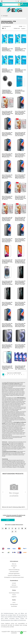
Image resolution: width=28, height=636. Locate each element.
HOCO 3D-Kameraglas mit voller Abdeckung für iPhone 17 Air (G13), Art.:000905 (7, 70)
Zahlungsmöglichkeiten (14, 573)
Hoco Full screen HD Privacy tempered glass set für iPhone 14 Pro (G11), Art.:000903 (20, 240)
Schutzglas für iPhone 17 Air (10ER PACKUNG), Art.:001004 (20, 92)
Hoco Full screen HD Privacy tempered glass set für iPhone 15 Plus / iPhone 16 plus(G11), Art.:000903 (20, 176)
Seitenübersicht (14, 587)
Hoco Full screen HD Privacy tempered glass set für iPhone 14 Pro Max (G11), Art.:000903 (7, 240)
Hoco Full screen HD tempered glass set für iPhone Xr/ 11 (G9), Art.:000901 (7, 261)
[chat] (2, 528)
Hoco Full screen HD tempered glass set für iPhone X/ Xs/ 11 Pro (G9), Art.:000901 (20, 261)
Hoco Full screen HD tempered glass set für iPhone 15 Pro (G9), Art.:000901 (7, 219)
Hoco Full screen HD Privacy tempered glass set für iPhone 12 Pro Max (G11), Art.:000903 (20, 346)
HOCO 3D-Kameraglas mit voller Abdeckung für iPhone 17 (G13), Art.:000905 (20, 70)
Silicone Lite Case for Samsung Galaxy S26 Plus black (14, 507)
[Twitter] (25, 528)
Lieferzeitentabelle (14, 571)
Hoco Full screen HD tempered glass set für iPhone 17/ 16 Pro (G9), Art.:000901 (20, 134)
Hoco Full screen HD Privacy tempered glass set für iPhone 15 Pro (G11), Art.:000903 (7, 177)
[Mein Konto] (18, 1)
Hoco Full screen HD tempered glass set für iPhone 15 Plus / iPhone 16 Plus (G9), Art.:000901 (20, 219)
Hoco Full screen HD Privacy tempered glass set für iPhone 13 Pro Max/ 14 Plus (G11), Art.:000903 (20, 325)
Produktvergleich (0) (6, 26)
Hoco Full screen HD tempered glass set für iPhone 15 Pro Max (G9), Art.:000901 (20, 198)
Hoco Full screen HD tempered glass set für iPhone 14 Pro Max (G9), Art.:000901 (7, 283)
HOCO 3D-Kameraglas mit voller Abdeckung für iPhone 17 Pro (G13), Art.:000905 (20, 49)
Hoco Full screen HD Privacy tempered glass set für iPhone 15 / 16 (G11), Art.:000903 (7, 198)
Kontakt (14, 583)
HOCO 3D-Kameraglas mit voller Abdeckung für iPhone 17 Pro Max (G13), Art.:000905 (7, 49)
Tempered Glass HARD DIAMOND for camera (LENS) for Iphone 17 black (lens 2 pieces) (7, 92)
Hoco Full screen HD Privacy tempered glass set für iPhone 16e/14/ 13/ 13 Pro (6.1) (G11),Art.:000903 (7, 325)
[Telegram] (6, 528)
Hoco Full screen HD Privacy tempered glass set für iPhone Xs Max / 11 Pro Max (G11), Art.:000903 (20, 283)
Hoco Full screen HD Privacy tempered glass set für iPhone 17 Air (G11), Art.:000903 (7, 134)
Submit (8, 519)
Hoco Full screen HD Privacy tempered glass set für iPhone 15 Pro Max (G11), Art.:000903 (20, 155)
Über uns (14, 564)
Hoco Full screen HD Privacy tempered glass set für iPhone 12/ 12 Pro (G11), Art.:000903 (7, 346)
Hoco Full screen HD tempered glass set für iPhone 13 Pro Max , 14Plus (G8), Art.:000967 (7, 368)
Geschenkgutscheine (14, 593)
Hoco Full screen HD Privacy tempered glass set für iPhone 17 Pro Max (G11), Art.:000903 (20, 113)
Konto (14, 602)
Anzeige (20, 26)
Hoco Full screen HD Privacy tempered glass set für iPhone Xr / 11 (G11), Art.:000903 (7, 304)
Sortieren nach (17, 28)
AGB (14, 567)
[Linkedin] (22, 528)
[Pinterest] (15, 531)
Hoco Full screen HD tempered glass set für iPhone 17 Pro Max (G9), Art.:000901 (7, 113)
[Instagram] (12, 528)
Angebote (14, 596)
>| (3, 376)
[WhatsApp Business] (19, 528)
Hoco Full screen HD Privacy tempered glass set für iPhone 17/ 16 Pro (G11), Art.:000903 (7, 155)
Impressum (14, 566)
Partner (14, 594)
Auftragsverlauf (14, 604)
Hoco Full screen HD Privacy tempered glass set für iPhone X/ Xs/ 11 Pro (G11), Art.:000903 (20, 304)
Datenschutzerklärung (14, 569)
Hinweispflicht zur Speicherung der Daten (14, 577)
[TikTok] (12, 531)
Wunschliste (14, 606)
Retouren (14, 585)
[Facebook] (9, 528)
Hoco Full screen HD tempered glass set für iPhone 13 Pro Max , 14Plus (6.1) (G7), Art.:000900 (20, 367)
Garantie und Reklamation (14, 575)
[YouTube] (15, 528)
